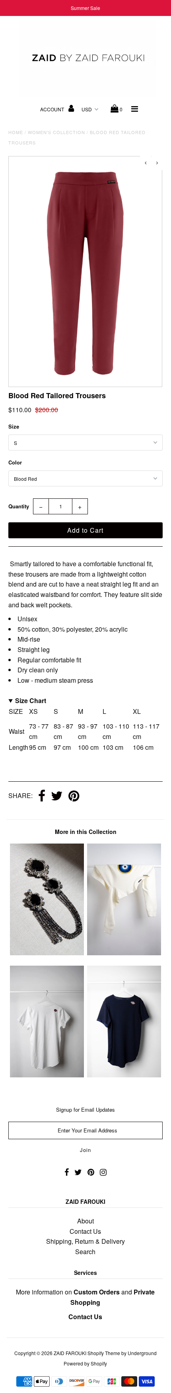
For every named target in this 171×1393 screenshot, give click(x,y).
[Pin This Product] (73, 796)
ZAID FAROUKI (70, 1353)
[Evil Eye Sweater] (124, 952)
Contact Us (85, 1231)
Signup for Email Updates (85, 1109)
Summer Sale (85, 7)
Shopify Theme (103, 1353)
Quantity (18, 506)
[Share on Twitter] (57, 796)
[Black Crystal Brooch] (47, 952)
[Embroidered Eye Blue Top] (124, 1074)
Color (15, 462)
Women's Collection (56, 132)
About (85, 1220)
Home (15, 132)
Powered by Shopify (85, 1363)
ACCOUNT (52, 109)
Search (85, 1251)
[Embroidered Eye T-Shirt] (47, 1074)
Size (13, 426)
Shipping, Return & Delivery (85, 1241)
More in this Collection (86, 832)
